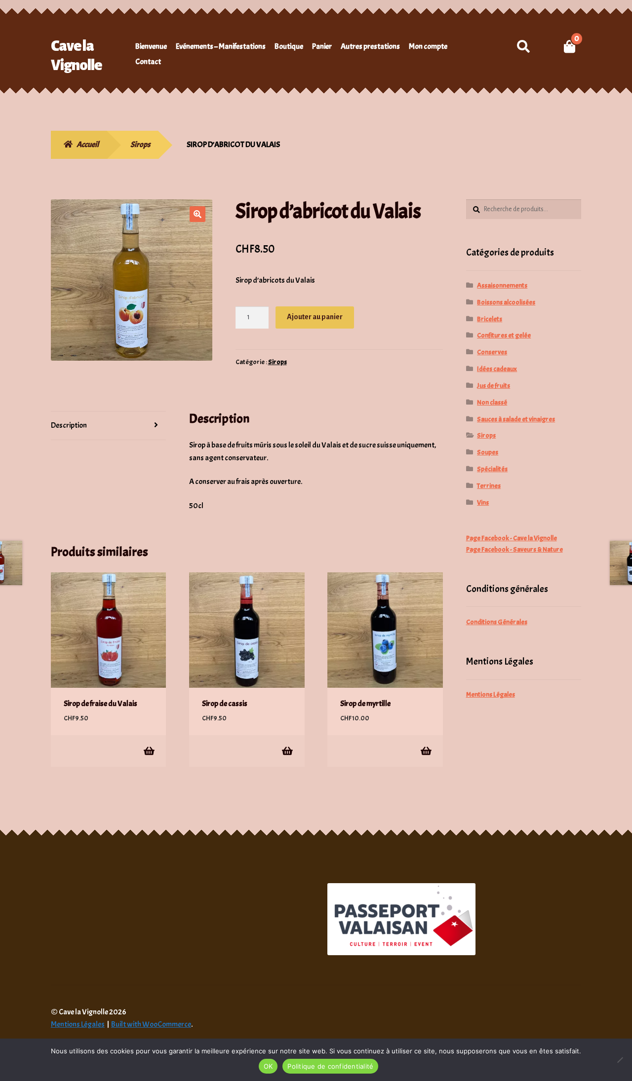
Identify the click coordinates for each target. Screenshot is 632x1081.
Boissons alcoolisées (506, 302)
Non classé (492, 402)
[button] (197, 214)
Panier (322, 46)
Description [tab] (69, 425)
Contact (148, 62)
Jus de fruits (493, 385)
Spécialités (492, 469)
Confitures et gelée (504, 335)
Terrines (489, 486)
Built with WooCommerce (151, 1024)
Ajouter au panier (315, 317)
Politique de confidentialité (330, 1066)
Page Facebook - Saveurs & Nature (514, 549)
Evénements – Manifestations (221, 46)
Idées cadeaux (497, 369)
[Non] (620, 1060)
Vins (483, 502)
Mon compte (428, 46)
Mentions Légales (490, 694)
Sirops (140, 144)
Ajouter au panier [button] (148, 750)
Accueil (88, 144)
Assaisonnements (502, 285)
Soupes (487, 452)
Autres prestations (370, 46)
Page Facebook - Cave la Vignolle (511, 538)
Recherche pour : (523, 46)
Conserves (492, 352)
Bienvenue (151, 46)
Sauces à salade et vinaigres (516, 419)
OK (268, 1066)
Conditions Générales (496, 622)
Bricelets (489, 319)
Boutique (289, 46)
